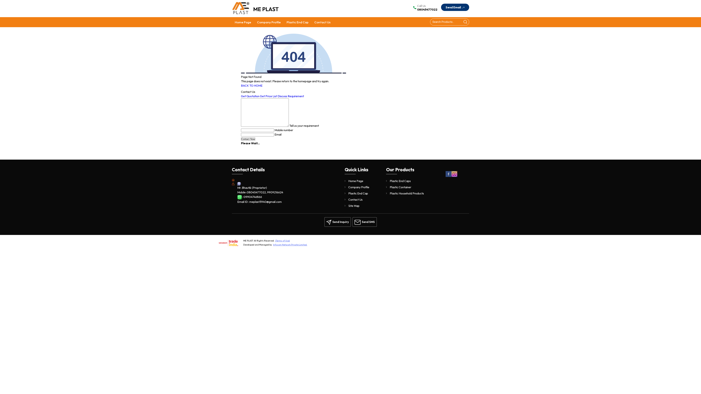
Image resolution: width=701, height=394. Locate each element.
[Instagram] (454, 176)
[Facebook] (448, 176)
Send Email (453, 7)
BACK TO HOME (252, 85)
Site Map (353, 206)
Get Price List (268, 96)
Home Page (243, 22)
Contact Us (322, 22)
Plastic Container (400, 187)
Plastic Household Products (407, 193)
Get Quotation (250, 96)
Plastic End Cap (298, 22)
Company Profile (269, 22)
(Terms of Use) (282, 240)
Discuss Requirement (291, 96)
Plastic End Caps (400, 181)
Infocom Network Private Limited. (290, 244)
